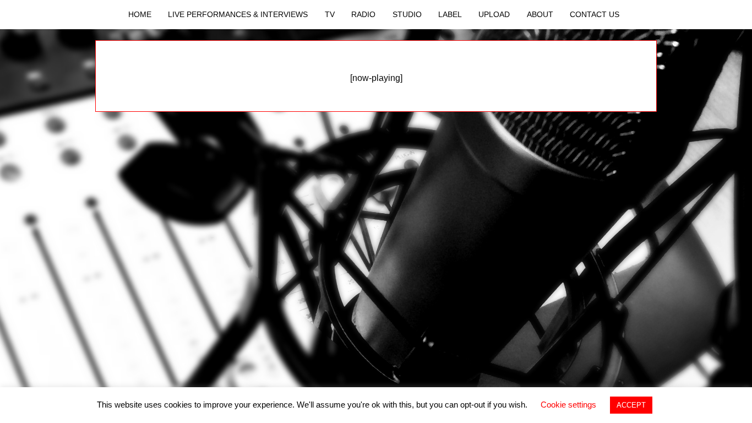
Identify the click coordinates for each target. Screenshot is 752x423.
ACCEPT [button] (631, 405)
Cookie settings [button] (568, 404)
